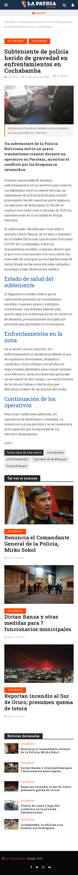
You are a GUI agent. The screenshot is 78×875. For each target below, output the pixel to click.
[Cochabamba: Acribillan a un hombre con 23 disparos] (11, 824)
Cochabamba (55, 452)
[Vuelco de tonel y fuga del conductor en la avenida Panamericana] (11, 805)
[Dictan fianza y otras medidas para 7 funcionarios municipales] (39, 584)
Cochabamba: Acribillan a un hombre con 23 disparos (42, 826)
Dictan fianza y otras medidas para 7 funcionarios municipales (37, 623)
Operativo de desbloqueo (50, 459)
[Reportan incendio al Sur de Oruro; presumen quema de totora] (39, 663)
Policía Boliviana (16, 466)
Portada (9, 22)
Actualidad (16, 41)
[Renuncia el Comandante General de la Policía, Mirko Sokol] (39, 505)
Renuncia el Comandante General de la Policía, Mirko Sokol (36, 543)
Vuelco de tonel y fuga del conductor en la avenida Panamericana (40, 809)
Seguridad (39, 41)
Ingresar (40, 13)
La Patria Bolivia (15, 858)
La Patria (12, 77)
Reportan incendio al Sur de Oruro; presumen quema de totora (38, 702)
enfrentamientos (17, 459)
